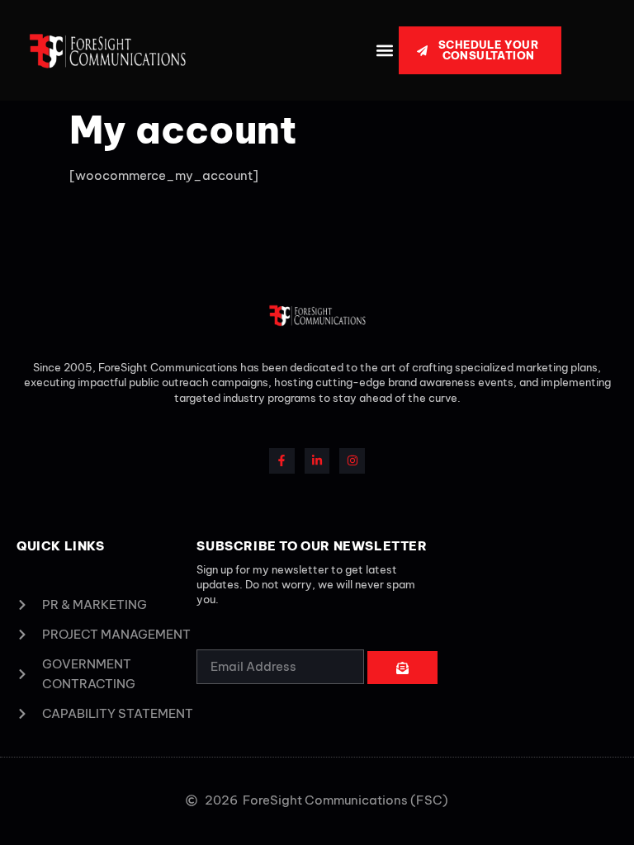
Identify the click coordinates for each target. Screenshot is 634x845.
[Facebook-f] (282, 461)
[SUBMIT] (402, 667)
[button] (385, 50)
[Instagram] (352, 461)
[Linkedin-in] (317, 461)
